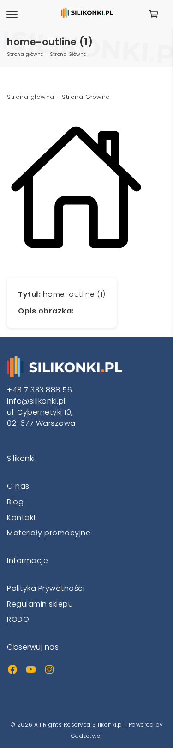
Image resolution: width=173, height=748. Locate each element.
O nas (18, 486)
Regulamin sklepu (40, 604)
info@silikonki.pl (36, 401)
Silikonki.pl (108, 725)
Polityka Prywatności (45, 588)
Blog (15, 502)
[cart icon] (157, 14)
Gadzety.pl (86, 736)
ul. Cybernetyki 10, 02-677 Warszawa (41, 418)
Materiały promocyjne (48, 532)
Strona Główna (68, 54)
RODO (18, 619)
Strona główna (25, 54)
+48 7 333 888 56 (39, 390)
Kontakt (21, 517)
